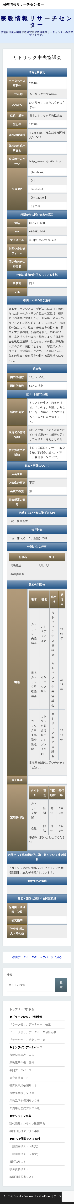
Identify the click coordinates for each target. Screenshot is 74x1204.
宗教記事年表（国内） (23, 1055)
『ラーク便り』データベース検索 (30, 1024)
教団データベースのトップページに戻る (37, 957)
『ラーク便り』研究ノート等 (27, 1039)
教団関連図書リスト (21, 1176)
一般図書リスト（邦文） (24, 1146)
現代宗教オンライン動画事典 (27, 1123)
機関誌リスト (17, 1161)
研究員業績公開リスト (23, 1085)
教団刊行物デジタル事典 (24, 1131)
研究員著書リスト (20, 1078)
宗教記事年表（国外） (23, 1062)
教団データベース (20, 1070)
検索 (9, 974)
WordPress (45, 1196)
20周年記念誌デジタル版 (24, 1108)
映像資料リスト (19, 1169)
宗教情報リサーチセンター (23, 4)
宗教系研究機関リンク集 (24, 1100)
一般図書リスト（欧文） (24, 1154)
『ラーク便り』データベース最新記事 (32, 1032)
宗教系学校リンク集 (21, 1093)
